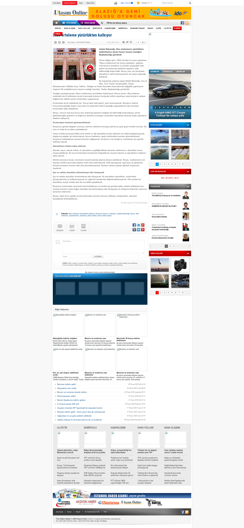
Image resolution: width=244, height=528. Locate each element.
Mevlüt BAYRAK (162, 194)
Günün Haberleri (69, 3)
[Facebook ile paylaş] (182, 23)
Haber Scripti (94, 521)
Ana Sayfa (56, 3)
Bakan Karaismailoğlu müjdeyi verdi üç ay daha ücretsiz (94, 451)
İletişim (78, 512)
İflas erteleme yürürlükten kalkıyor (82, 214)
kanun (132, 214)
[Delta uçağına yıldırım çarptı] (159, 281)
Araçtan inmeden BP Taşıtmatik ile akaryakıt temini (79, 408)
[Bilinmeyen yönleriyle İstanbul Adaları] (159, 152)
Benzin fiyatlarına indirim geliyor (71, 400)
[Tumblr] (134, 229)
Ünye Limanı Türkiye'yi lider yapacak (122, 24)
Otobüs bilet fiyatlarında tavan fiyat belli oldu (174, 482)
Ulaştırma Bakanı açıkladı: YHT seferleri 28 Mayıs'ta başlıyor (95, 466)
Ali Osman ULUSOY (159, 226)
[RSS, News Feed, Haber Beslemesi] (186, 23)
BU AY (177, 178)
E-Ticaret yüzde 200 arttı (68, 404)
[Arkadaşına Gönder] (127, 42)
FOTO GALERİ (156, 125)
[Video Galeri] (88, 22)
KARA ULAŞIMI (172, 427)
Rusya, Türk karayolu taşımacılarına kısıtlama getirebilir (67, 466)
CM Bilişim (103, 521)
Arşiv (81, 3)
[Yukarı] (83, 227)
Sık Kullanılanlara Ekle (92, 512)
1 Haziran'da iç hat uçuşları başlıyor (145, 482)
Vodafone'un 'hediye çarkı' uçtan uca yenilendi (122, 459)
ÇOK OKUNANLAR (158, 172)
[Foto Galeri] (70, 22)
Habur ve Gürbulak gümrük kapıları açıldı (173, 459)
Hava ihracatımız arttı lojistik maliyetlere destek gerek (68, 482)
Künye (69, 512)
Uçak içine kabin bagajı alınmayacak (147, 466)
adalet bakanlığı (123, 214)
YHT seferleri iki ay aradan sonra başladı (93, 459)
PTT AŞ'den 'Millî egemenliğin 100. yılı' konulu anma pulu (120, 482)
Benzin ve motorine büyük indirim (72, 392)
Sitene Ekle (90, 3)
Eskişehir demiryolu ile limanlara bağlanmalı (94, 482)
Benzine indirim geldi (66, 384)
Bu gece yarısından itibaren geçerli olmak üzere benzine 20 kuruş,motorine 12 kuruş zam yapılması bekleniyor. (100, 341)
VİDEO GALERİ (157, 253)
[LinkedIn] (138, 229)
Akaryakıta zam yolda (66, 388)
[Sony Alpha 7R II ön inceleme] (180, 265)
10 (189, 107)
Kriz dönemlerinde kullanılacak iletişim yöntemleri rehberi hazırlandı (119, 466)
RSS (105, 512)
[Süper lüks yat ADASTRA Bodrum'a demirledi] (180, 136)
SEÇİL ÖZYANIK (158, 237)
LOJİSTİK (62, 427)
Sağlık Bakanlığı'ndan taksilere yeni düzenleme (175, 466)
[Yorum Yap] (123, 42)
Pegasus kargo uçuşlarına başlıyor (68, 474)
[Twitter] (59, 42)
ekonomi (98, 214)
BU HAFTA (169, 178)
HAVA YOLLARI (145, 427)
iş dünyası (112, 214)
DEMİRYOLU (90, 427)
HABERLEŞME (118, 427)
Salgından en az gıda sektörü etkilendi (74, 416)
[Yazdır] (131, 42)
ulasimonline (74, 216)
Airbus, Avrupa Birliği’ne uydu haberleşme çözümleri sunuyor (121, 451)
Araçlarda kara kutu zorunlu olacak (172, 474)
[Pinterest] (142, 229)
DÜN (162, 178)
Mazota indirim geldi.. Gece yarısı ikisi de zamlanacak (81, 412)
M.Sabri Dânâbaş (161, 205)
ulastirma (83, 216)
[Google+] (63, 42)
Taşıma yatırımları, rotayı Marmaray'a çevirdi (67, 451)
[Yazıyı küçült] (137, 42)
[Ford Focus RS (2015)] (180, 281)
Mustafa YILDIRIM (166, 216)
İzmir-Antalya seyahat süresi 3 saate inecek (173, 451)
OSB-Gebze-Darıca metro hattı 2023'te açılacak (94, 474)
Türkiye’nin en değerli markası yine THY (147, 451)
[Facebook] (55, 42)
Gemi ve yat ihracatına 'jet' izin (68, 459)
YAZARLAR (155, 187)
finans (105, 214)
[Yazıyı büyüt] (143, 42)
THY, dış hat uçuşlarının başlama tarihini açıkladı (148, 459)
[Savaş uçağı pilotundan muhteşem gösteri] (159, 265)
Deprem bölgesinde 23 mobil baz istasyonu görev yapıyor (122, 474)
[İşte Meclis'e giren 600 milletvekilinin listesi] (180, 152)
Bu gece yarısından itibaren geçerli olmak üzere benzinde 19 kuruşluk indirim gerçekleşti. (130, 341)
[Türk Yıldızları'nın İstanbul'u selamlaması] (159, 136)
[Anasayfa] (57, 22)
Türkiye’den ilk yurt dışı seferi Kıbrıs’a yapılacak (148, 474)
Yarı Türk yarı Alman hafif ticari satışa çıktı (170, 114)
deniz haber (92, 216)
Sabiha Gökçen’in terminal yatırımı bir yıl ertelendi (79, 420)
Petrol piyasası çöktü (66, 396)
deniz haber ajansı (104, 216)
